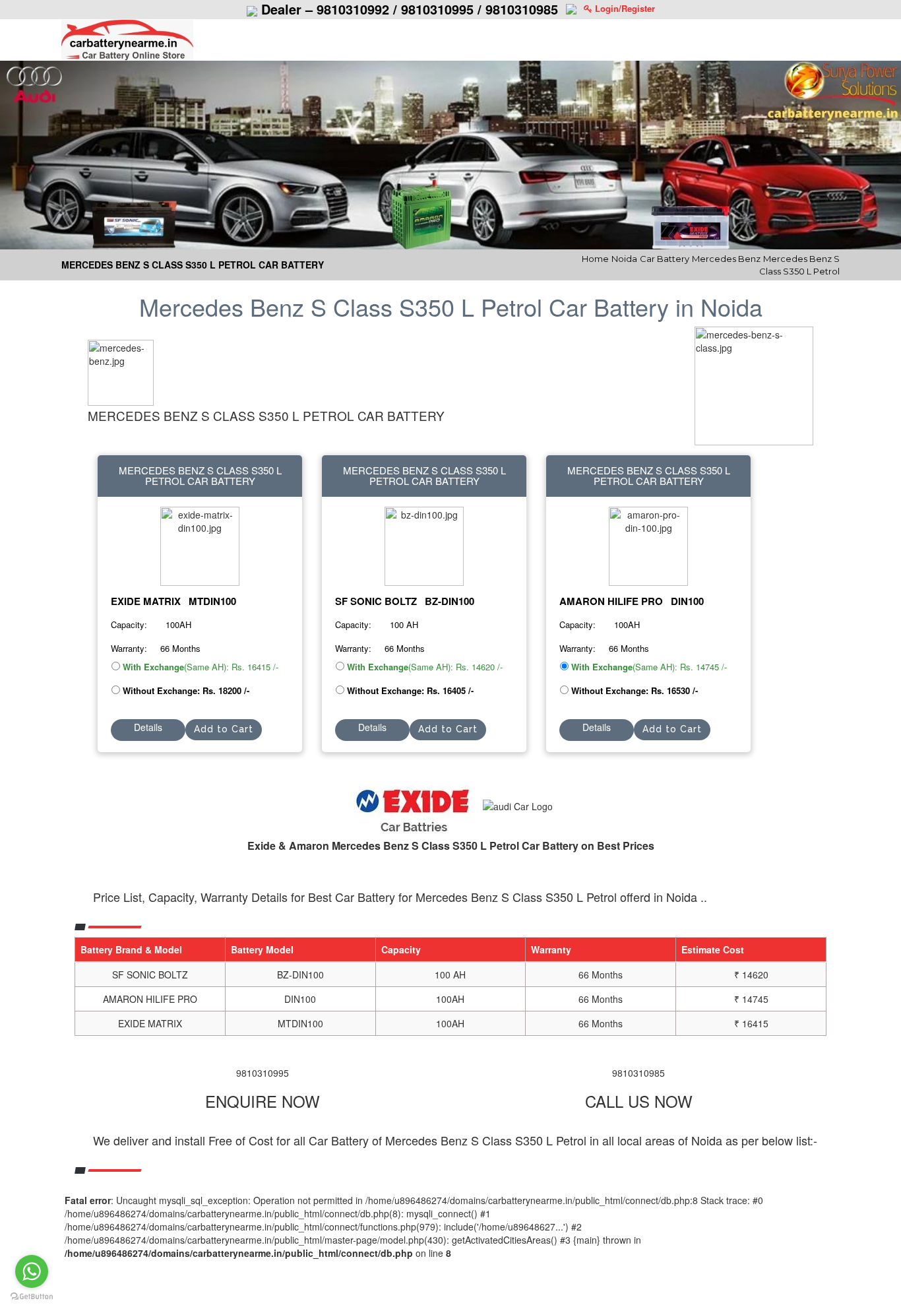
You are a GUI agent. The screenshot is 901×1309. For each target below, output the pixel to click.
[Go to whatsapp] (31, 1271)
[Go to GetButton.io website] (32, 1296)
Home (595, 258)
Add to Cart (223, 729)
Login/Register (623, 8)
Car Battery (664, 258)
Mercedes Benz (726, 258)
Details (148, 727)
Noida (624, 258)
